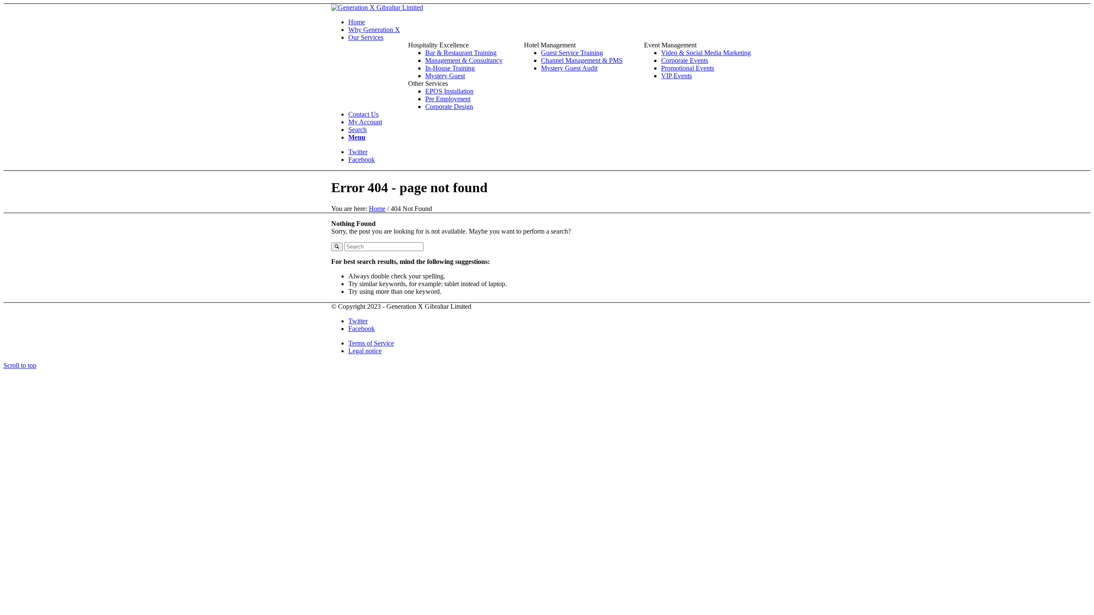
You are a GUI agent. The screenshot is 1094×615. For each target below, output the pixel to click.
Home (377, 208)
